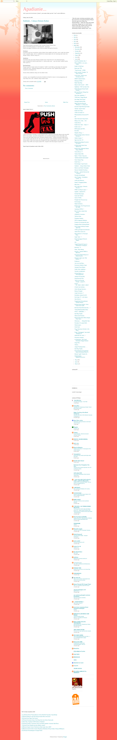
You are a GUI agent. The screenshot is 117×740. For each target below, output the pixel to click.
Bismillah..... (77, 130)
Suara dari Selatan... (79, 195)
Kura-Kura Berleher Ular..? (81, 61)
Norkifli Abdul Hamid (79, 460)
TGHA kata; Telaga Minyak (81, 97)
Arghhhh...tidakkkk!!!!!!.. (80, 191)
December (77, 47)
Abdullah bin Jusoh (78, 662)
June (76, 59)
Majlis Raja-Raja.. (79, 82)
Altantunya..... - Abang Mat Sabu (82, 321)
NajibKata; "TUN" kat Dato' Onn (82, 86)
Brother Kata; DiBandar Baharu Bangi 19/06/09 (82, 149)
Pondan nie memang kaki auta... (82, 222)
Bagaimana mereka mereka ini (80, 558)
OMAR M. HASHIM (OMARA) (80, 439)
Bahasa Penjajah (78, 291)
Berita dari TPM (78, 68)
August (77, 55)
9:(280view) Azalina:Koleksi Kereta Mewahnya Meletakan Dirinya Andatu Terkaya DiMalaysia (42, 728)
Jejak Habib (76, 654)
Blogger (65, 736)
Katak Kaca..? (78, 161)
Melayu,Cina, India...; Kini (81, 120)
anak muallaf (77, 541)
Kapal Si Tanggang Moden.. (81, 182)
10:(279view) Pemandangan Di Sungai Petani (31, 730)
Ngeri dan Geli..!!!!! (79, 140)
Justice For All (77, 546)
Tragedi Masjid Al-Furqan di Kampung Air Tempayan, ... (81, 245)
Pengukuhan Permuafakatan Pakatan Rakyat (81, 302)
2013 (75, 37)
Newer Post (27, 102)
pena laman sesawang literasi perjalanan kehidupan (81, 608)
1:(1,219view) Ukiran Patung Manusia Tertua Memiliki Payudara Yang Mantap (39, 714)
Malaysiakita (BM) (78, 641)
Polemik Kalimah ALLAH (79, 542)
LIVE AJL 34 (76, 428)
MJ (75, 116)
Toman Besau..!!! (79, 151)
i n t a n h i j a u (78, 562)
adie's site (76, 443)
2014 (75, 35)
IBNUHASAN (77, 657)
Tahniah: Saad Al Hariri (80, 108)
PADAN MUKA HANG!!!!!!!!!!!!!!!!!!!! (80, 357)
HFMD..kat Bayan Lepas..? (81, 189)
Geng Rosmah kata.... (80, 278)
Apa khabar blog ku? (78, 603)
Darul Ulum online (78, 420)
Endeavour (77, 261)
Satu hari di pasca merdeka (80, 597)
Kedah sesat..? (78, 126)
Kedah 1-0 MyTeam (79, 66)
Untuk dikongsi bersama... (81, 289)
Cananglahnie (77, 454)
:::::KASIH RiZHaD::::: (79, 601)
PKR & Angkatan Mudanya (81, 220)
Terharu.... (77, 344)
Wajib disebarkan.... (79, 203)
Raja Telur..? (77, 184)
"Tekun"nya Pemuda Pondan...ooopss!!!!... (80, 281)
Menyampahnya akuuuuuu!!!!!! (82, 114)
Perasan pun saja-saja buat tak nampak (82, 631)
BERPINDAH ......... (78, 591)
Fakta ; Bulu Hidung (79, 249)
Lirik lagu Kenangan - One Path (80, 401)
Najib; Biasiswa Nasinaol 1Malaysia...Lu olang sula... (82, 104)
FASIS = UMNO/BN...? (80, 311)
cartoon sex (76, 547)
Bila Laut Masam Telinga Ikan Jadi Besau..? (81, 93)
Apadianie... (34, 9)
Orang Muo (76, 405)
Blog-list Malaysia (78, 447)
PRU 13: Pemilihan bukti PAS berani (81, 585)
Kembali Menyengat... (80, 193)
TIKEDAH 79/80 (77, 568)
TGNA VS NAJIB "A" (79, 112)
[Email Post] (45, 81)
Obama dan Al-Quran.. (80, 315)
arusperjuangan (77, 493)
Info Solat (76, 553)
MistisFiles (76, 648)
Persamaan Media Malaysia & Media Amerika (81, 255)
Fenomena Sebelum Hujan (81, 265)
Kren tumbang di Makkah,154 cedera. (82, 488)
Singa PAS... (78, 342)
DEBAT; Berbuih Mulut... (80, 78)
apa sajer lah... (77, 577)
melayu (75, 609)
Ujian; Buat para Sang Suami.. (82, 118)
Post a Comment (29, 88)
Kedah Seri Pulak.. (79, 110)
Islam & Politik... (78, 197)
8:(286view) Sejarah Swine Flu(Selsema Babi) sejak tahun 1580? (36, 727)
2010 (75, 43)
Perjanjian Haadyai (79, 218)
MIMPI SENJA (77, 499)
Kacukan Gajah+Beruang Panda (82, 106)
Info (75, 242)
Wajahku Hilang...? (79, 132)
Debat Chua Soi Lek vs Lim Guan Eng (82, 569)
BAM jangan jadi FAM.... (80, 128)
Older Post (65, 102)
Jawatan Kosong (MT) (80, 276)
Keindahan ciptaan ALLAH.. (81, 295)
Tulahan (76, 432)
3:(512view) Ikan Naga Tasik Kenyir (29, 718)
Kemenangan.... (78, 201)
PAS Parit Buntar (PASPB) (80, 516)
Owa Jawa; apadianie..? (80, 95)
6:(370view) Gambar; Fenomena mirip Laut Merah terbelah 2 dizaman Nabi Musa (40, 723)
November (77, 49)
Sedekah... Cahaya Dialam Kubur (82, 166)
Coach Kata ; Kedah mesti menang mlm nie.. (81, 76)
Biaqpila (76, 427)
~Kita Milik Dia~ (78, 400)
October (77, 51)
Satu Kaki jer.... (78, 299)
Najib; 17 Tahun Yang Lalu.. (81, 155)
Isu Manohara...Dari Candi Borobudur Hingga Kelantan (81, 340)
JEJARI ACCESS (78, 668)
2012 (75, 39)
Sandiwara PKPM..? (79, 209)
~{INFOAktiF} (77, 487)
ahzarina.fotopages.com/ (80, 589)
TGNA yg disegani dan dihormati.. (82, 229)
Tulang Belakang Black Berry (81, 309)
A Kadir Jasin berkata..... (80, 287)
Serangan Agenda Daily (80, 101)
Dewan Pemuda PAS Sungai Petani (82, 584)
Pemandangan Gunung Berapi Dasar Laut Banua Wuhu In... (82, 351)
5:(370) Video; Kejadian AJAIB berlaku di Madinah (32, 721)
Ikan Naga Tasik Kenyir (80, 99)
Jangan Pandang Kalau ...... (81, 346)
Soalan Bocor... (78, 122)
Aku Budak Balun (78, 551)
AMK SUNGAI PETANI (79, 629)
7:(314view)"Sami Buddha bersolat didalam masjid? (33, 725)
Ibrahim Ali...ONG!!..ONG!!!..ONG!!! (82, 284)
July (76, 57)
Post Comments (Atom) (49, 106)
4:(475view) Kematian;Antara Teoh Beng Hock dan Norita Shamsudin (37, 720)
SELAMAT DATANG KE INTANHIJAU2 (82, 564)
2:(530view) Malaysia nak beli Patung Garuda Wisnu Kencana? (35, 716)
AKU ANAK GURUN (78, 635)
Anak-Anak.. (77, 327)
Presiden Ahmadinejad (80, 175)
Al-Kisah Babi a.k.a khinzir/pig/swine (79, 274)
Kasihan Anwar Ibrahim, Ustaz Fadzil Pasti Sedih (82, 305)
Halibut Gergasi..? (79, 138)
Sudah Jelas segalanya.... (81, 269)
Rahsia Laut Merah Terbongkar (82, 168)
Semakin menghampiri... (80, 271)
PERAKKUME (77, 523)
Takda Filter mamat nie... (80, 231)
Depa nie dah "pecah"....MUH (81, 84)
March (76, 363)
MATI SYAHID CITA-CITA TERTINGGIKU (80, 622)
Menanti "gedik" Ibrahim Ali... (81, 354)
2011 (75, 41)
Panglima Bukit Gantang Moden (82, 224)
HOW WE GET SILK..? (80, 335)
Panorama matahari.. (79, 337)
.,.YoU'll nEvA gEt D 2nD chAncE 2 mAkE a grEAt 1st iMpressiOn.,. (82, 480)
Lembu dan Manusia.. (80, 180)
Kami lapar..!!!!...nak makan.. (81, 297)
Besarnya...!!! (78, 247)
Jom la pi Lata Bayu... (80, 263)
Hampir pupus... (78, 325)
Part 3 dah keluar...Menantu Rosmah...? (81, 187)
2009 (75, 45)
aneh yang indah (78, 473)
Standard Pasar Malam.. (80, 267)
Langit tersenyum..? (79, 293)
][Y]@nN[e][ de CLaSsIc (79, 651)
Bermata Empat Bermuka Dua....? (82, 307)
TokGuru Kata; (78, 216)
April (76, 361)
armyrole (76, 665)
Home (46, 102)
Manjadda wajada (78, 529)
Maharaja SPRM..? (79, 80)
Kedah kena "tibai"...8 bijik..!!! (81, 124)
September (77, 53)
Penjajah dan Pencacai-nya (81, 199)
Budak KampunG (78, 534)
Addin (75, 660)
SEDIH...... (76, 524)
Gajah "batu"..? (78, 237)
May (76, 359)
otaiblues (76, 557)
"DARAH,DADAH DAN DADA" (82, 157)
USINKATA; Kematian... (80, 214)
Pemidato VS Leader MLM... (81, 323)
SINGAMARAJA (77, 573)
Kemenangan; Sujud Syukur (81, 163)
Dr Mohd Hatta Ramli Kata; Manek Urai (81, 146)
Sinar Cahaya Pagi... (79, 159)
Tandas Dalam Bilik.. (79, 153)
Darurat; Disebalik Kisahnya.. (81, 170)
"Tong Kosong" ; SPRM (80, 70)
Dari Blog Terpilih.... (79, 313)
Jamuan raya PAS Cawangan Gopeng (82, 530)
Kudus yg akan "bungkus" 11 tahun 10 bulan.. (81, 73)
